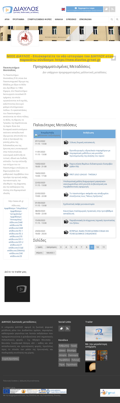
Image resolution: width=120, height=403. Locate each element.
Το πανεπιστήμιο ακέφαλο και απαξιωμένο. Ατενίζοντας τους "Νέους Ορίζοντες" (89, 194)
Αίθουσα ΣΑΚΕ (16, 222)
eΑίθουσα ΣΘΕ (16, 253)
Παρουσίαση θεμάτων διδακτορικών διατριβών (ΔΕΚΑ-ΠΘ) (91, 165)
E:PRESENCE (71, 19)
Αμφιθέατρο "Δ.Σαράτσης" (16, 212)
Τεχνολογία (71, 364)
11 (104, 247)
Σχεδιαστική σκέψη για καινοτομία (78, 204)
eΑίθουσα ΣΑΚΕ (16, 228)
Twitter (106, 9)
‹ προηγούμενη (51, 247)
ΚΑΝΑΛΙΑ (59, 19)
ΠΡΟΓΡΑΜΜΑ (18, 19)
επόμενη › (39, 253)
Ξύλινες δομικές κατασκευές (82, 142)
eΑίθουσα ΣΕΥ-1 (16, 239)
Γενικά (74, 345)
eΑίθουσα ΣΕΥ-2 (16, 242)
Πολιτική (75, 360)
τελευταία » (51, 253)
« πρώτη (39, 247)
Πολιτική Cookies (10, 381)
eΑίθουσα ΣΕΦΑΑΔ (16, 250)
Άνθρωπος (64, 345)
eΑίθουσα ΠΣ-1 (16, 231)
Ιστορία (62, 355)
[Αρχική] (20, 9)
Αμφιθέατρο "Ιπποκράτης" (16, 218)
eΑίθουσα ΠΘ (16, 225)
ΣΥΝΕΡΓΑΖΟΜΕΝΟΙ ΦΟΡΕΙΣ (40, 19)
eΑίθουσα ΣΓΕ (16, 236)
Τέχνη (61, 364)
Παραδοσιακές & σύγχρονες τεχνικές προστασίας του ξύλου (92, 221)
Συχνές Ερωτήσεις (10, 358)
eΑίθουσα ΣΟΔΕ (16, 247)
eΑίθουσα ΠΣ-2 (16, 233)
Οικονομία (73, 355)
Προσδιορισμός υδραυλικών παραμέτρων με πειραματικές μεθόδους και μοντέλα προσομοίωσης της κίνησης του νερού (90, 153)
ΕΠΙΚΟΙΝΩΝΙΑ (86, 19)
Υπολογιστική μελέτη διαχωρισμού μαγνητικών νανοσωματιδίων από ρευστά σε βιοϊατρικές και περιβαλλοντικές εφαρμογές (85, 184)
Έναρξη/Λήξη (47, 132)
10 (97, 247)
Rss (112, 9)
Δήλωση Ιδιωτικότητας (29, 381)
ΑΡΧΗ (7, 19)
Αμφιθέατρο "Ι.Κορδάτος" (16, 208)
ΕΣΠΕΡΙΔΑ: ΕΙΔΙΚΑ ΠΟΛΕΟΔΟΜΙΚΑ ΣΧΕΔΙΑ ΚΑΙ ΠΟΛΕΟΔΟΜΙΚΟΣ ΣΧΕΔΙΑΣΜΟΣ (89, 232)
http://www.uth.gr (16, 201)
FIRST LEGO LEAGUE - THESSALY (83, 174)
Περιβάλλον (64, 360)
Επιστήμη (71, 350)
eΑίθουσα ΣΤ (16, 245)
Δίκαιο (62, 350)
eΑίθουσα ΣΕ (16, 256)
